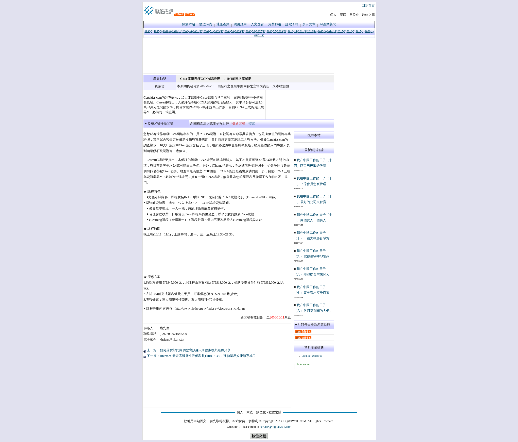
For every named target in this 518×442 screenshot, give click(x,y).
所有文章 (309, 24)
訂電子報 (291, 24)
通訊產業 (223, 24)
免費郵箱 (274, 24)
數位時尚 (205, 24)
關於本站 (188, 24)
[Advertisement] (238, 57)
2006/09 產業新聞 (312, 356)
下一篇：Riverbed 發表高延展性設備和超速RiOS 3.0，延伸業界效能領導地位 (201, 356)
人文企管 (257, 24)
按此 (251, 123)
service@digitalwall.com (275, 426)
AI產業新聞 (328, 24)
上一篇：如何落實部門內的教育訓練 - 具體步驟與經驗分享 (188, 350)
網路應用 (240, 24)
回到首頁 (368, 5)
